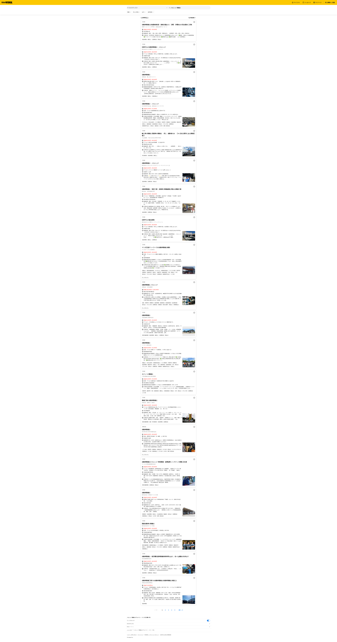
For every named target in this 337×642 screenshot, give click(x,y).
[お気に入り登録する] (194, 22)
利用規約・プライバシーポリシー (151, 634)
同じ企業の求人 (145, 277)
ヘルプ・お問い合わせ (132, 634)
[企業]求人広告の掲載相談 (165, 634)
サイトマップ (140, 634)
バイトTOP (129, 630)
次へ (180, 610)
